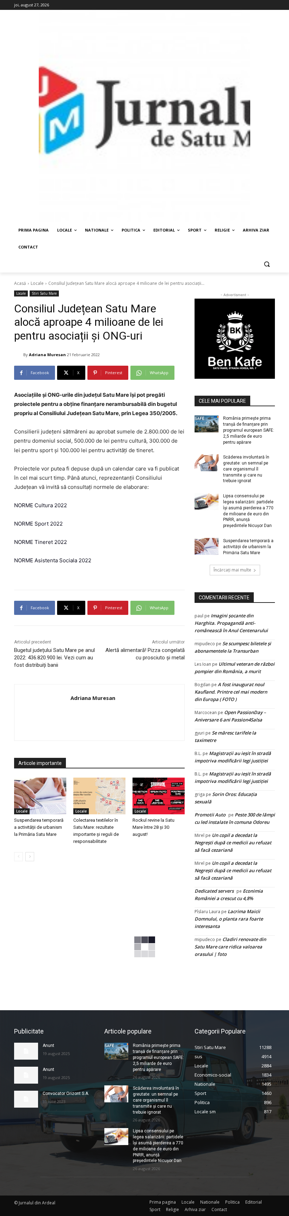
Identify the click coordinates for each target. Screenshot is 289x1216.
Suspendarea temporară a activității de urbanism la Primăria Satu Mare (38, 827)
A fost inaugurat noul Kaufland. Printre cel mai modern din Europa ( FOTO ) (231, 691)
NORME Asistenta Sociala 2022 (52, 560)
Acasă (20, 283)
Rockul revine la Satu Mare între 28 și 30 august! (153, 827)
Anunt (48, 1045)
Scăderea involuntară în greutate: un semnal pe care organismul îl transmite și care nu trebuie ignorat (246, 469)
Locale (37, 283)
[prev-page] (18, 856)
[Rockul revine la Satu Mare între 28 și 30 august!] (159, 796)
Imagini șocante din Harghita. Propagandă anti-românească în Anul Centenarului (231, 623)
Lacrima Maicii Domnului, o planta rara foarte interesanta (229, 918)
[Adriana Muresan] (18, 354)
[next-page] (29, 856)
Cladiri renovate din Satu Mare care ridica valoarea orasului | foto (230, 946)
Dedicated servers (214, 891)
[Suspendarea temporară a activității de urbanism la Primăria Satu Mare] (40, 796)
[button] (266, 264)
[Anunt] (26, 1051)
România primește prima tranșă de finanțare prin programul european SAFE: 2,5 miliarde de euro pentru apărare (248, 430)
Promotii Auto (210, 814)
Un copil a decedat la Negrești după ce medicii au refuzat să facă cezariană (233, 842)
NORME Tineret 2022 (40, 542)
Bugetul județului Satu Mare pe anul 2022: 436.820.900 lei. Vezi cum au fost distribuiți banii (54, 657)
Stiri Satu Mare (44, 293)
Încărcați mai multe (232, 570)
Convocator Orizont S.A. (66, 1093)
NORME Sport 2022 (38, 523)
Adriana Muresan (47, 354)
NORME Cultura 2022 (40, 505)
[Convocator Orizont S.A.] (26, 1099)
